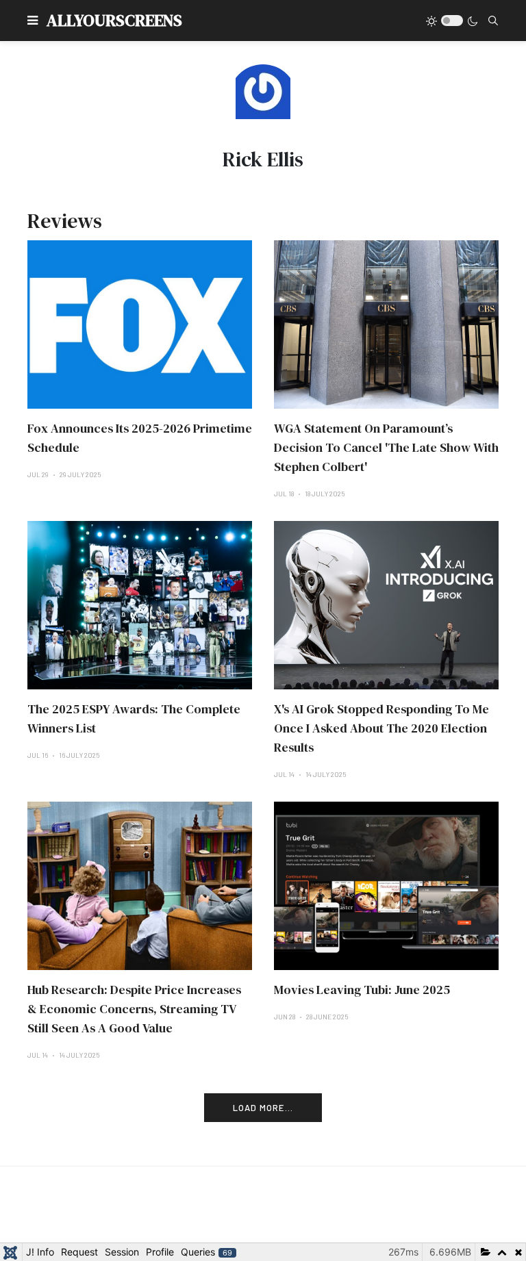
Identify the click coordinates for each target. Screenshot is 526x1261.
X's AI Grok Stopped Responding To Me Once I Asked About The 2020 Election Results (381, 728)
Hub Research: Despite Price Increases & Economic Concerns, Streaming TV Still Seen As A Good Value (134, 1008)
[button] (32, 20)
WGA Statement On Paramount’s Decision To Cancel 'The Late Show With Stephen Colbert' (386, 447)
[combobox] (493, 20)
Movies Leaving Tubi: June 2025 (362, 989)
